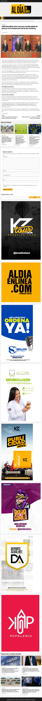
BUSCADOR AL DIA (7, 194)
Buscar (34, 197)
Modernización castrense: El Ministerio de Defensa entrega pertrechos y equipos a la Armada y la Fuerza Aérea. (7, 139)
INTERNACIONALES (25, 688)
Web (3, 179)
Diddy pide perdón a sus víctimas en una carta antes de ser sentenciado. (31, 117)
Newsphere (27, 699)
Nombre (4, 170)
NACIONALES (4, 24)
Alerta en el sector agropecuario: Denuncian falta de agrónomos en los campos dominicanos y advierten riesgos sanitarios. (20, 140)
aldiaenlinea (6, 113)
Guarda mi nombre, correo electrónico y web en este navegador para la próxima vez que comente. (20, 186)
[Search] (40, 18)
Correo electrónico (6, 175)
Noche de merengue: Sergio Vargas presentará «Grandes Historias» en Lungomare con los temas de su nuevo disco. (31, 670)
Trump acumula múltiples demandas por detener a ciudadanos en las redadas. (10, 117)
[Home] (2, 18)
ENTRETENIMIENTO (25, 667)
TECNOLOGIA (4, 667)
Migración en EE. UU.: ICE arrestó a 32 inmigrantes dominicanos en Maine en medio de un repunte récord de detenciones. (31, 691)
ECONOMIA (17, 135)
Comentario (5, 156)
